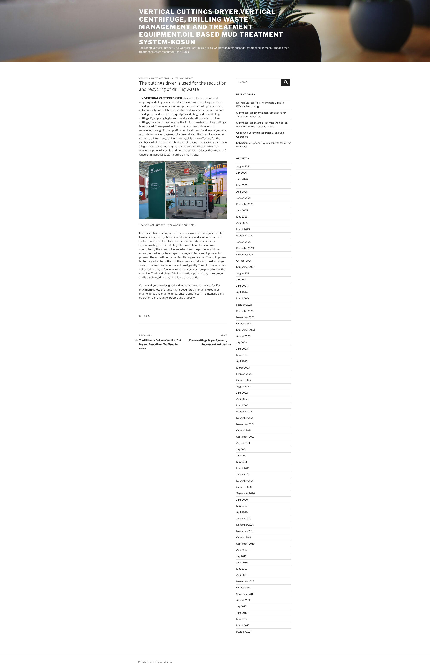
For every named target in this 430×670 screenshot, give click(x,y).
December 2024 (245, 248)
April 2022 (241, 399)
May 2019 (241, 568)
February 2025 (244, 235)
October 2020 (244, 487)
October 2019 (243, 537)
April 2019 (241, 574)
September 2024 (245, 266)
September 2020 (245, 493)
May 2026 (241, 185)
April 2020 (242, 512)
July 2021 (241, 449)
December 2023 (245, 311)
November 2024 (245, 254)
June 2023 (242, 348)
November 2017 (245, 581)
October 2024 (244, 260)
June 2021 (241, 455)
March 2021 (242, 468)
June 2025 (242, 210)
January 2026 (243, 197)
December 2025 (245, 204)
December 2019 (245, 524)
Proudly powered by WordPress (155, 662)
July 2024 (241, 279)
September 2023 (245, 329)
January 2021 (243, 474)
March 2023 (243, 367)
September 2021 (245, 436)
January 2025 (243, 241)
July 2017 (241, 606)
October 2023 (244, 323)
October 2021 (243, 430)
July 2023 (241, 342)
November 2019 (245, 531)
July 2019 (241, 556)
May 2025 (241, 216)
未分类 (147, 316)
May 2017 (241, 619)
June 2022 (242, 392)
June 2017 (241, 612)
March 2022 (243, 405)
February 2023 (244, 373)
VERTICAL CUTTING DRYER (163, 98)
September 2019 (245, 543)
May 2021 (241, 461)
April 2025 (242, 223)
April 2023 (242, 361)
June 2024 (242, 285)
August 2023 (243, 336)
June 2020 (242, 499)
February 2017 (244, 631)
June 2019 (242, 562)
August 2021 (243, 443)
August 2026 (243, 166)
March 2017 (242, 625)
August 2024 (243, 273)
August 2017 (243, 600)
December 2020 (245, 480)
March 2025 (243, 229)
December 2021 (245, 417)
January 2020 (243, 518)
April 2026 (242, 191)
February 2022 (244, 411)
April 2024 (242, 292)
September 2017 (245, 593)
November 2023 (245, 317)
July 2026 (241, 172)
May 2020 (242, 505)
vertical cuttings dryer (176, 78)
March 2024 (243, 298)
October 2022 (243, 380)
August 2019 (243, 549)
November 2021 (245, 424)
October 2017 (243, 587)
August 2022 (243, 386)
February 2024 (244, 304)
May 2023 (241, 355)
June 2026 (242, 179)
